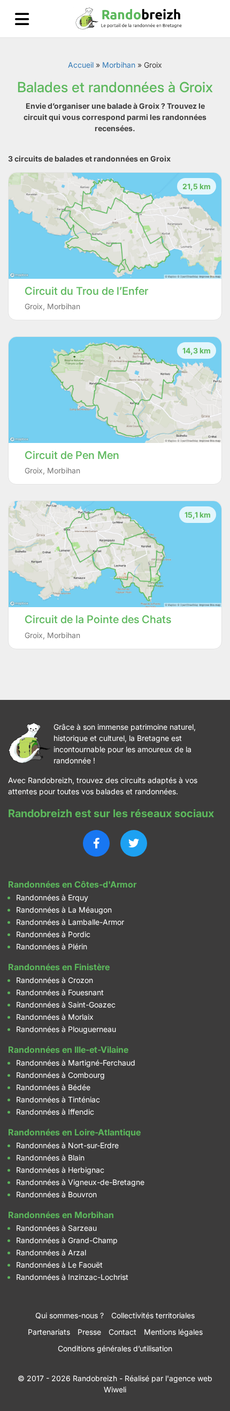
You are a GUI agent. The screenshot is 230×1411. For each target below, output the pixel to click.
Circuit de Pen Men (72, 455)
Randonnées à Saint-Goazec (66, 1004)
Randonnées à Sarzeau (56, 1227)
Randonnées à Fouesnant (60, 992)
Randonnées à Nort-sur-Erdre (67, 1145)
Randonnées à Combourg (60, 1074)
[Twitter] (133, 843)
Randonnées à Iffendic (55, 1111)
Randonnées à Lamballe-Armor (70, 921)
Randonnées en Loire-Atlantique (74, 1132)
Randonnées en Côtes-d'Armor (72, 884)
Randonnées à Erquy (52, 897)
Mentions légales (173, 1331)
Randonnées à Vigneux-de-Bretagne (80, 1182)
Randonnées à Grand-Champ (67, 1240)
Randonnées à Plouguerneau (66, 1029)
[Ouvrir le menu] (22, 19)
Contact (122, 1331)
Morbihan (118, 64)
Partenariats (49, 1331)
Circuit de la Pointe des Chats (98, 619)
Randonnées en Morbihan (61, 1215)
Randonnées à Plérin (51, 946)
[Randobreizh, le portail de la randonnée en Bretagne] (129, 18)
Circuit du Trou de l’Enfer (86, 291)
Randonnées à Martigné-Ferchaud (75, 1062)
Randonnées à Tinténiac (58, 1099)
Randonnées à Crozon (54, 980)
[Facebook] (96, 843)
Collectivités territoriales (153, 1315)
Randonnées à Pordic (53, 934)
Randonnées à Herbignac (60, 1169)
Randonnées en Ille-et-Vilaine (68, 1049)
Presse (89, 1331)
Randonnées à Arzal (51, 1252)
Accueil (81, 64)
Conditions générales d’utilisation (115, 1348)
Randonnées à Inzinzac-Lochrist (72, 1276)
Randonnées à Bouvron (56, 1194)
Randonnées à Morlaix (55, 1016)
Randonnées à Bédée (53, 1087)
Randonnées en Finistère (59, 967)
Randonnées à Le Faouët (59, 1264)
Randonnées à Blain (50, 1157)
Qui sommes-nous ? (69, 1315)
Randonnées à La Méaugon (64, 909)
